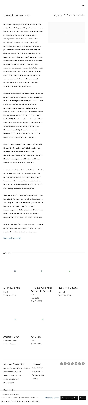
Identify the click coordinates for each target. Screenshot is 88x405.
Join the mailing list (72, 363)
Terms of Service (37, 368)
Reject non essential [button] (69, 398)
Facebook (65, 363)
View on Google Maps (79, 363)
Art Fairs (67, 15)
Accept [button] (82, 398)
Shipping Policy (37, 371)
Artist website (79, 15)
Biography (57, 15)
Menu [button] (83, 5)
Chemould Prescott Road (13, 5)
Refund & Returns (38, 375)
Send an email (76, 363)
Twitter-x (68, 363)
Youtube (83, 363)
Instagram (61, 363)
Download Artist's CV (14, 238)
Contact (34, 378)
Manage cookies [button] (9, 390)
